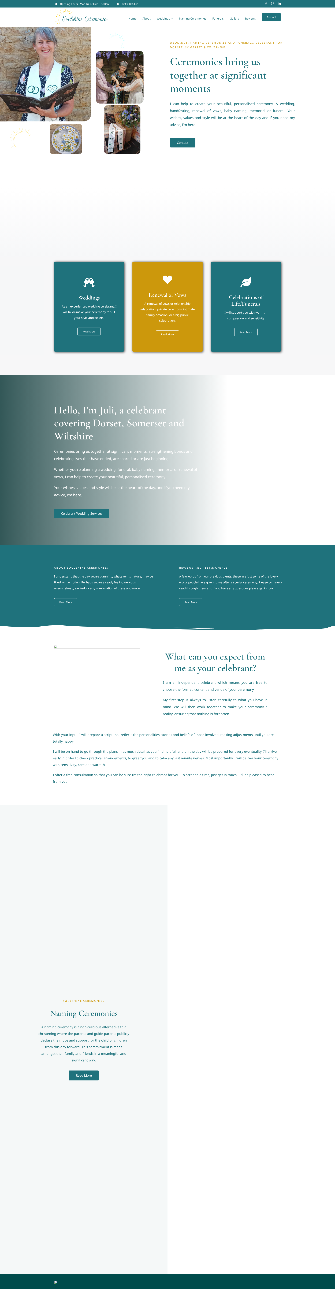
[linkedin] (279, 3)
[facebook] (266, 3)
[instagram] (272, 3)
